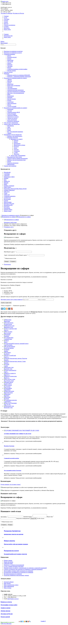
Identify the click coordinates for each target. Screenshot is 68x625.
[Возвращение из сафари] (11, 219)
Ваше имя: (50, 516)
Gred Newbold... (8, 345)
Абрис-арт (7, 194)
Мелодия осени (8, 392)
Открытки (17, 151)
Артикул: (3, 288)
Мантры (9, 81)
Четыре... (6, 360)
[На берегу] (7, 352)
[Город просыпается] (10, 370)
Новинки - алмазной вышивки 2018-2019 (19, 76)
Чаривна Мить (8, 209)
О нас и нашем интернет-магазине (13, 566)
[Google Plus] (12, 309)
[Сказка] (6, 364)
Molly (5, 184)
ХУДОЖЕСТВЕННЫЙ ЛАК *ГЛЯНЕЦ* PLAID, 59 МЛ (17, 433)
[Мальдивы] (7, 319)
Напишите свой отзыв (10, 222)
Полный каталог (12, 57)
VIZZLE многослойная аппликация (17, 158)
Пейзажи (9, 64)
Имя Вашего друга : (10, 251)
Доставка (6, 19)
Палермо (6, 336)
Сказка (6, 366)
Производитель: (5, 285)
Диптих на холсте (12, 118)
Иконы (9, 67)
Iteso (5, 179)
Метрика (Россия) (9, 203)
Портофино (7, 389)
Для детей (10, 61)
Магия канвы (8, 202)
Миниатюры (10, 164)
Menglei (6, 182)
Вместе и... (7, 374)
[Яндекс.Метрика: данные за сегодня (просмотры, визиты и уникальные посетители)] (6, 623)
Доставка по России (18, 13)
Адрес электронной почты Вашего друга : (16, 255)
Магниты (16, 154)
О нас (5, 17)
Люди (15, 148)
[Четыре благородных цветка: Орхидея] (15, 358)
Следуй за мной (11, 106)
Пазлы (9, 161)
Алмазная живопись (9, 196)
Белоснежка (7, 199)
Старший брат (8, 339)
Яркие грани (7, 211)
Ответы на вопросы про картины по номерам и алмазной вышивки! (23, 569)
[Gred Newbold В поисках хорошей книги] (16, 343)
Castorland (7, 174)
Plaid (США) (7, 187)
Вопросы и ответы (6, 602)
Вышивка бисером (12, 137)
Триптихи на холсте (13, 116)
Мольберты (10, 125)
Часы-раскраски (11, 103)
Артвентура (7, 197)
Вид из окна (7, 333)
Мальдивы (7, 321)
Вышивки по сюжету (17, 139)
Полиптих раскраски (13, 121)
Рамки (9, 130)
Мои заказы (7, 583)
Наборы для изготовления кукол (16, 160)
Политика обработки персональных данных (16, 575)
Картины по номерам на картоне (13, 51)
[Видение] (7, 397)
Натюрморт (10, 96)
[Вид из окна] (8, 331)
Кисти (9, 128)
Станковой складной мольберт (11, 458)
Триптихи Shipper (12, 115)
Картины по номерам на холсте (13, 52)
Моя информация (9, 586)
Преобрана (7, 208)
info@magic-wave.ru (12, 598)
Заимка (6, 351)
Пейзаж (16, 140)
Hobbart (6, 178)
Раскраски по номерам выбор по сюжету (15, 78)
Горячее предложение (10, 166)
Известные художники (13, 85)
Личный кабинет (9, 582)
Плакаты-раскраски (12, 163)
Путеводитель (8, 324)
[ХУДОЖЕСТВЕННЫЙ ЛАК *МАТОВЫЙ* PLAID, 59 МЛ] (21, 430)
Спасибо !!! (43, 621)
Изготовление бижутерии (14, 157)
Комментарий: (28, 516)
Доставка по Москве (6, 13)
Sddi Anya (7, 191)
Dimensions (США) (9, 176)
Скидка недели (8, 72)
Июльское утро (8, 407)
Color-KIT (7, 175)
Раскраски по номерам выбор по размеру (15, 108)
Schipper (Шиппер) (9, 190)
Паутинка (6, 206)
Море (8, 94)
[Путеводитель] (8, 322)
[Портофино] (8, 388)
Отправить (13, 261)
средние (9, 110)
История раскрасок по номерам (13, 574)
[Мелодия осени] (9, 391)
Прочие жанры (11, 70)
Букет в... (6, 357)
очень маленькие (12, 119)
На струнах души (9, 380)
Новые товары (8, 560)
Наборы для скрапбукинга (14, 136)
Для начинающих (12, 88)
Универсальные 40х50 (13, 112)
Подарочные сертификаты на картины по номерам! (18, 572)
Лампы (9, 133)
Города (9, 63)
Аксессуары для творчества (12, 124)
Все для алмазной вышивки (15, 131)
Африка (9, 79)
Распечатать (7, 264)
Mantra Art (7, 181)
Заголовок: (4, 516)
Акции (6, 22)
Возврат (7, 261)
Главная (6, 16)
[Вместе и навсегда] (10, 373)
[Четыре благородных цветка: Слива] (15, 361)
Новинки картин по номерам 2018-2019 (18, 75)
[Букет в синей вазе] (10, 355)
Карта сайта (7, 29)
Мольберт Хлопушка (9, 446)
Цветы (9, 55)
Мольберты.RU (8, 205)
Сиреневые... (7, 401)
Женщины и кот (8, 327)
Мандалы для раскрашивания (15, 93)
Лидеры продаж (5, 611)
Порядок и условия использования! (14, 565)
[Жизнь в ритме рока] (10, 376)
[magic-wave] (4, 1)
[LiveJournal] (30, 621)
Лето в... (6, 330)
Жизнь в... (7, 377)
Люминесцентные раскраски (15, 90)
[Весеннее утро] (9, 367)
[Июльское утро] (9, 406)
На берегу (7, 354)
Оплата (6, 20)
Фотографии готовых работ (9, 605)
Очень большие (11, 113)
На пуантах (7, 386)
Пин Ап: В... (7, 404)
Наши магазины (8, 562)
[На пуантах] (8, 385)
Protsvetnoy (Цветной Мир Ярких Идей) (15, 188)
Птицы (9, 58)
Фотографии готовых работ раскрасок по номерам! (18, 571)
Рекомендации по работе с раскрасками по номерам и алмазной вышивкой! (25, 568)
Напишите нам (8, 35)
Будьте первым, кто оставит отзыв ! (11, 484)
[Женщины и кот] (9, 325)
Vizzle (5, 193)
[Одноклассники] (7, 309)
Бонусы (6, 23)
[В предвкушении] (9, 346)
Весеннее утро (8, 369)
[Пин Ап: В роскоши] (10, 403)
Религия (16, 146)
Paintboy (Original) (9, 185)
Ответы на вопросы (9, 25)
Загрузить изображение (23, 518)
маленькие (10, 109)
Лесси (5, 342)
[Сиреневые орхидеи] (10, 400)
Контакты (7, 28)
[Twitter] (4, 309)
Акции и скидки (5, 608)
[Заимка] (6, 349)
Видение (6, 398)
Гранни (6, 200)
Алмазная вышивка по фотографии (17, 69)
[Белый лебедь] (8, 382)
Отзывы (6, 26)
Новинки (6, 73)
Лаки (8, 127)
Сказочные (10, 102)
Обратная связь (8, 563)
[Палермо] (7, 334)
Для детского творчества (11, 122)
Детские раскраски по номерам (16, 91)
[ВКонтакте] (2, 309)
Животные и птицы (19, 145)
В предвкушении (9, 348)
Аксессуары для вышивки (18, 155)
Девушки (9, 66)
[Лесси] (6, 340)
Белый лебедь (8, 383)
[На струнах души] (9, 379)
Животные (10, 60)
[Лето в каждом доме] (10, 328)
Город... (6, 372)
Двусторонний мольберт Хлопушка (12, 470)
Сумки (16, 152)
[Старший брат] (8, 337)
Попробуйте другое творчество (13, 134)
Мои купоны (7, 588)
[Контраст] (7, 394)
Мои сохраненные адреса (11, 585)
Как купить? (4, 43)
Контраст (6, 395)
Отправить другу (9, 227)
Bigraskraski (7, 172)
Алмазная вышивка (9, 54)
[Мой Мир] (9, 309)
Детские (16, 149)
